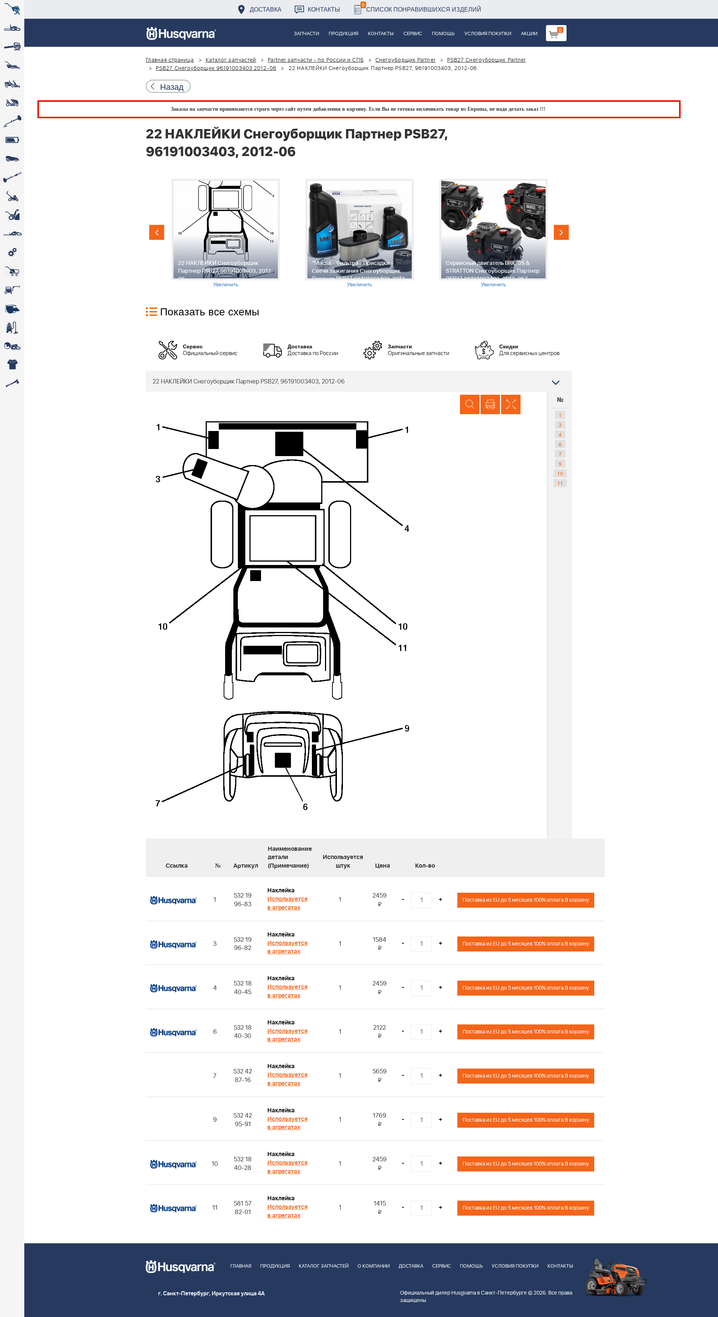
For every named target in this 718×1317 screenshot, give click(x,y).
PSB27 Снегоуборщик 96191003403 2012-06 (216, 68)
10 (560, 473)
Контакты (324, 9)
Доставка (266, 9)
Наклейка (281, 890)
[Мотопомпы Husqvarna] (12, 308)
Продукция (343, 33)
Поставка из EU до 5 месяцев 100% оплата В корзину (526, 900)
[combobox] (359, 381)
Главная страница (170, 60)
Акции (529, 33)
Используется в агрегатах (287, 903)
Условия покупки (487, 33)
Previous (156, 232)
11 (560, 483)
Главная (240, 1266)
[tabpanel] (225, 233)
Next (561, 232)
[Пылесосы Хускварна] (12, 327)
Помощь (443, 33)
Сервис (413, 33)
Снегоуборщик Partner (405, 60)
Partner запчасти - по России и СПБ (315, 60)
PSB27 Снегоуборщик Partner (486, 60)
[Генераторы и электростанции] (12, 271)
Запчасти (306, 33)
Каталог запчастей (231, 60)
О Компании (374, 1266)
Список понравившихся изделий (421, 7)
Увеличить (225, 284)
